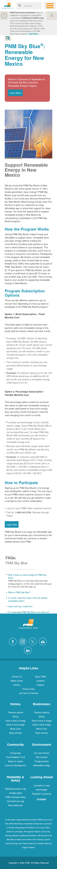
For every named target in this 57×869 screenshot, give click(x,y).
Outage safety (15, 792)
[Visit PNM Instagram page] (23, 641)
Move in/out (15, 728)
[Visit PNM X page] (33, 641)
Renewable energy (41, 765)
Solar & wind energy (15, 724)
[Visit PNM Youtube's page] (43, 641)
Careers (16, 684)
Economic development (15, 765)
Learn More (15, 92)
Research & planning (41, 793)
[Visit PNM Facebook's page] (13, 641)
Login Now (11, 524)
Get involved (41, 757)
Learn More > (33, 33)
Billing (15, 716)
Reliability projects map (15, 788)
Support (40, 684)
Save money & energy (15, 720)
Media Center (17, 680)
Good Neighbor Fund (15, 757)
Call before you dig (15, 801)
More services (15, 732)
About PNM (40, 676)
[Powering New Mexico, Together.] (7, 5)
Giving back (15, 752)
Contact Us (17, 676)
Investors (40, 680)
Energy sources (41, 761)
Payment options (15, 712)
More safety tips (15, 805)
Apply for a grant (15, 761)
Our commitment (41, 752)
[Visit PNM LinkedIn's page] (28, 650)
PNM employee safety (15, 796)
